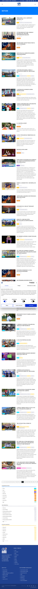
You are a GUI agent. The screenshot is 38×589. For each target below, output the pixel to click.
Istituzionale (5, 155)
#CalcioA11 (4, 537)
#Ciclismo (4, 529)
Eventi (4, 256)
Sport (3, 95)
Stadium (4, 498)
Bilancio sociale (5, 574)
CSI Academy (22, 579)
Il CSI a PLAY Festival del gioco (24, 340)
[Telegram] (33, 1)
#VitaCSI (15, 562)
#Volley (4, 532)
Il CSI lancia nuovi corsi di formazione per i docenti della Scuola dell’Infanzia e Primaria (26, 463)
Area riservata (14, 0)
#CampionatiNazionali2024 (7, 511)
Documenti (16, 551)
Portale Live (22, 577)
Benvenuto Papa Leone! (22, 149)
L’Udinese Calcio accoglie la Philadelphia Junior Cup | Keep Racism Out (26, 371)
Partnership (4, 500)
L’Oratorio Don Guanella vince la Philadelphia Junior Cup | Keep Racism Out (26, 71)
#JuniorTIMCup (5, 509)
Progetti (4, 165)
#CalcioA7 (4, 527)
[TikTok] (35, 1)
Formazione (4, 468)
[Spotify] (31, 1)
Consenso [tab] (6, 285)
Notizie (15, 556)
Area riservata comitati (24, 571)
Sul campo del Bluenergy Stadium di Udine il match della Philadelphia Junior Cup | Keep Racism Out (26, 252)
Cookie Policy (5, 571)
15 (31, 481)
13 (26, 481)
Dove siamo (7, 0)
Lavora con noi (5, 579)
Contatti (3, 0)
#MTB (4, 539)
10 (20, 481)
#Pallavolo (4, 530)
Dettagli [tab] (19, 285)
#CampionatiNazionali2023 (7, 516)
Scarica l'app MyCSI (23, 580)
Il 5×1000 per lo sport (22, 123)
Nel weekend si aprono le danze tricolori (26, 236)
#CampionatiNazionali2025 (7, 514)
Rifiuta (7, 305)
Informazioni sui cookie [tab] (31, 285)
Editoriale (4, 320)
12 (24, 481)
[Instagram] (23, 1)
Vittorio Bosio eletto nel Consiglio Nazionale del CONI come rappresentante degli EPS (25, 33)
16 (33, 481)
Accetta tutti (31, 305)
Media (10, 0)
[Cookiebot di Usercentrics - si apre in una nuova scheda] (30, 283)
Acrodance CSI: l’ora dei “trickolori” (25, 206)
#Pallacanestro (5, 534)
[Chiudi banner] (36, 282)
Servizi (15, 559)
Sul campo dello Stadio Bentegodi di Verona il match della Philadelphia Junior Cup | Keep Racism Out (25, 442)
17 (35, 481)
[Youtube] (27, 1)
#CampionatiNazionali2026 (7, 519)
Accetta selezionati (19, 305)
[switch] (14, 301)
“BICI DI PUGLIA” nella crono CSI (24, 423)
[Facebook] (21, 1)
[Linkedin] (29, 1)
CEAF (21, 574)
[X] (25, 1)
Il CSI (15, 550)
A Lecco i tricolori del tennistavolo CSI (26, 135)
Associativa (4, 38)
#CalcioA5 (4, 535)
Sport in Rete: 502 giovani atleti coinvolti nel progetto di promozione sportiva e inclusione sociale (26, 161)
